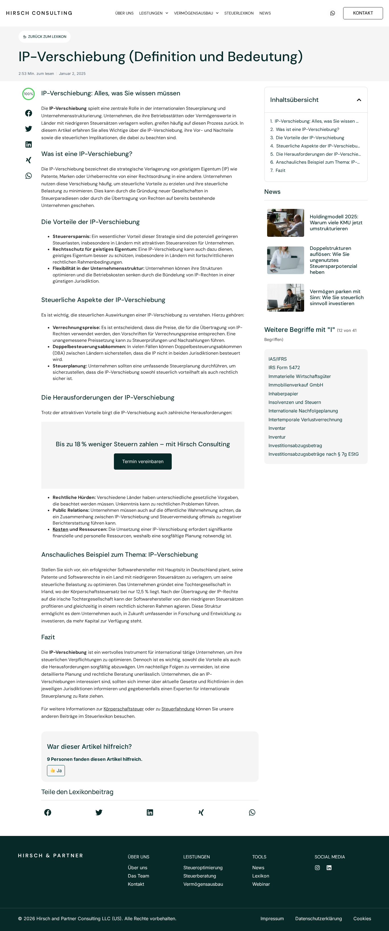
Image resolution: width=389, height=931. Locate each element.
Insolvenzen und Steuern (295, 402)
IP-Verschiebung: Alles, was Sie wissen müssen (318, 121)
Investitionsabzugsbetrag (295, 445)
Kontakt (136, 884)
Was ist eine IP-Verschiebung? (307, 129)
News (265, 13)
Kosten (60, 529)
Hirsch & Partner (51, 855)
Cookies (362, 918)
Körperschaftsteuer (124, 709)
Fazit (280, 170)
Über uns (124, 13)
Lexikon (260, 876)
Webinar (261, 884)
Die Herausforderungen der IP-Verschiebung (319, 154)
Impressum (272, 918)
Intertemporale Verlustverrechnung (305, 419)
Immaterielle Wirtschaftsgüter (300, 376)
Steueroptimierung (203, 867)
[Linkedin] (329, 867)
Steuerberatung (199, 876)
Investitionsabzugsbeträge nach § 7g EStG (314, 454)
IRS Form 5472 (284, 367)
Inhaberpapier (283, 393)
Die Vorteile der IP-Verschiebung (310, 138)
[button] (28, 113)
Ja (58, 770)
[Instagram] (317, 867)
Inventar (277, 428)
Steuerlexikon (239, 13)
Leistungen (151, 13)
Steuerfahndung (178, 709)
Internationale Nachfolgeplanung (303, 411)
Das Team (138, 876)
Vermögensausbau (193, 13)
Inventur (277, 437)
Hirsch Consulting (39, 13)
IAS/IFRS (278, 359)
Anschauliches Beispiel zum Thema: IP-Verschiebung (319, 162)
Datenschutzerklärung (318, 918)
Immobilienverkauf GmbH (296, 385)
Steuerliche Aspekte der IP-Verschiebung (319, 146)
